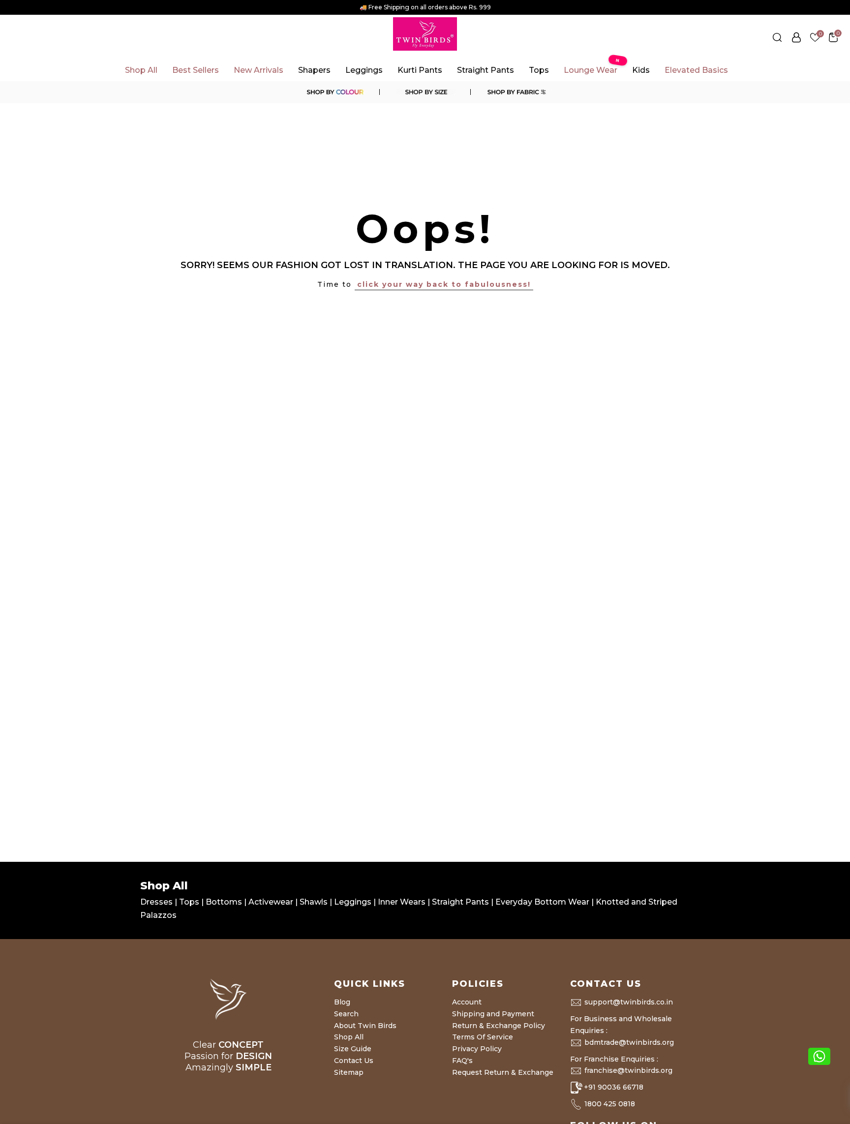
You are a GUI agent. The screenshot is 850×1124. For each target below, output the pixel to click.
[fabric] (515, 92)
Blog (342, 1002)
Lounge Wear (593, 67)
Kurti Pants (419, 70)
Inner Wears (401, 902)
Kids (641, 70)
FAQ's (462, 1060)
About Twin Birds (365, 1025)
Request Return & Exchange (502, 1072)
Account (467, 1002)
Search (346, 1013)
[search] (777, 37)
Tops (539, 70)
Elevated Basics (696, 70)
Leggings (364, 70)
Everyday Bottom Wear (542, 902)
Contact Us (353, 1060)
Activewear (271, 902)
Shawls (314, 902)
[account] (796, 37)
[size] (425, 92)
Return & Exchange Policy (498, 1025)
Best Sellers (195, 70)
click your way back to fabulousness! (444, 284)
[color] (334, 92)
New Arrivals (258, 70)
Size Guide (352, 1048)
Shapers (314, 70)
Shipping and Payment (493, 1013)
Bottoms (225, 902)
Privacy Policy (477, 1048)
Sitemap (349, 1072)
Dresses (157, 902)
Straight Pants (485, 70)
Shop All (141, 70)
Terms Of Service (482, 1037)
